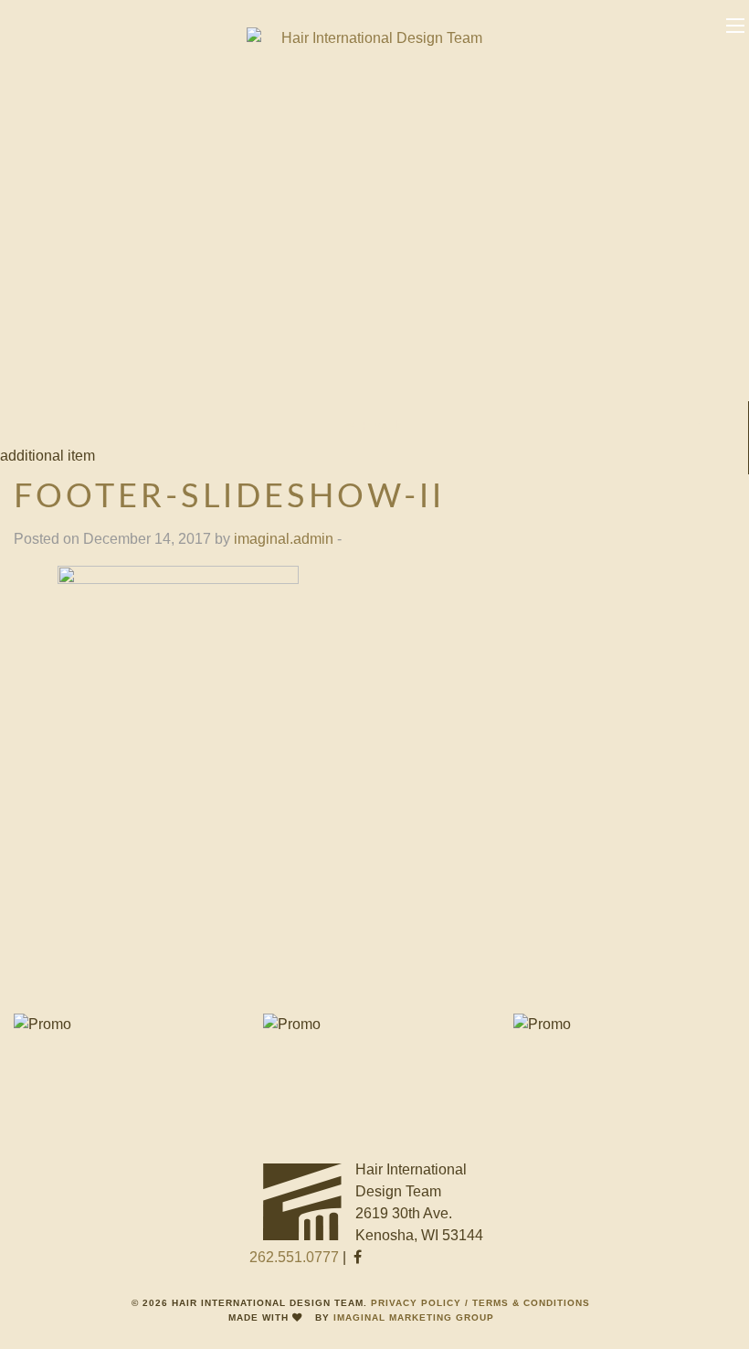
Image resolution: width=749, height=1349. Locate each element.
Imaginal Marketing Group (413, 1317)
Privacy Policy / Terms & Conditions (480, 1303)
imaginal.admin (283, 539)
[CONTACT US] (125, 1024)
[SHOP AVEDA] (374, 1024)
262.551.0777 (294, 1257)
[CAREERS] (624, 1024)
